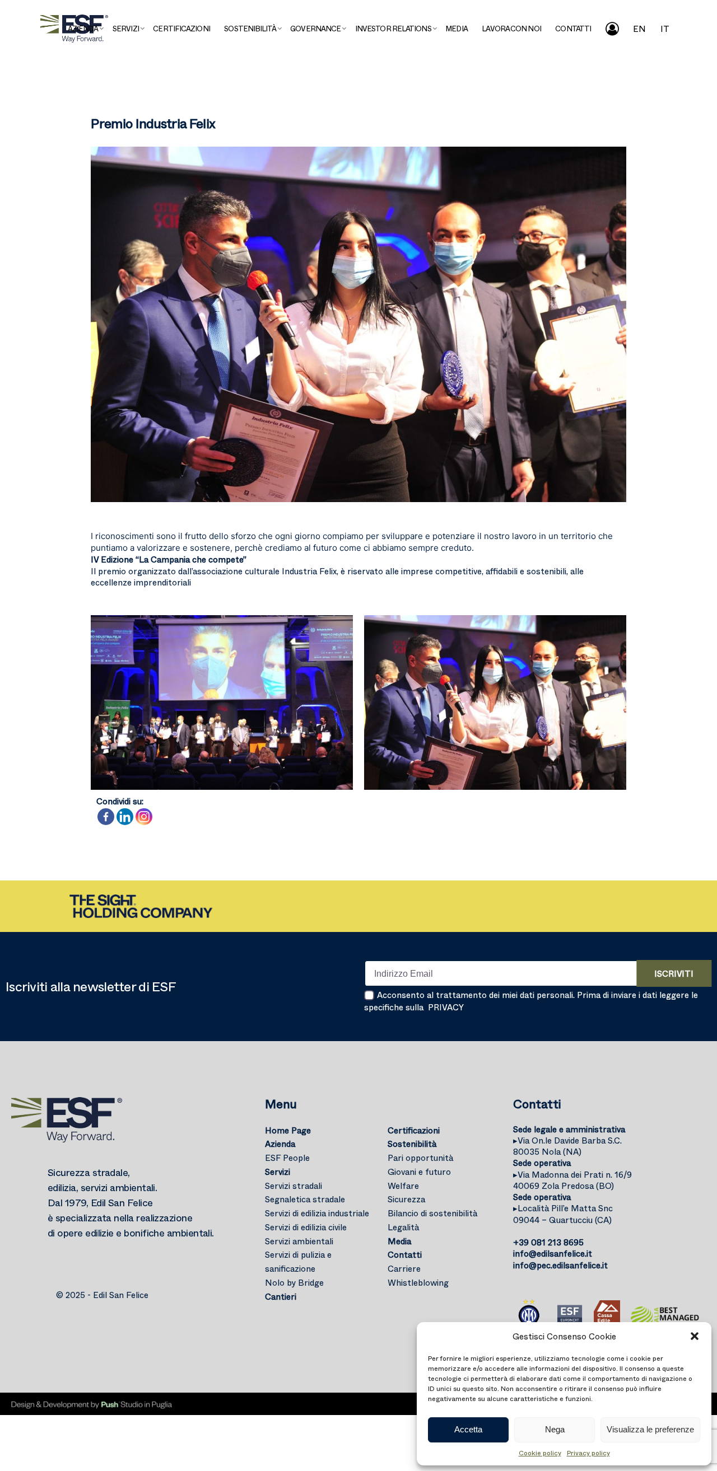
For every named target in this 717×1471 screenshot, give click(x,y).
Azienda (280, 1143)
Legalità (403, 1227)
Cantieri (280, 1296)
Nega (555, 1429)
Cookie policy (540, 1452)
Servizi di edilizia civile (306, 1227)
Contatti (405, 1254)
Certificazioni (414, 1130)
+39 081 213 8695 (548, 1242)
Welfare (403, 1185)
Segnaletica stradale (305, 1199)
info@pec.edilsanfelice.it (560, 1265)
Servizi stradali (293, 1185)
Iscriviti (673, 973)
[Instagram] (144, 816)
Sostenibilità (412, 1143)
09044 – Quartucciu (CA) (563, 1213)
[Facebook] (105, 816)
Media (399, 1241)
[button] (694, 1336)
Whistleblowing (418, 1282)
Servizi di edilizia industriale (317, 1213)
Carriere (404, 1268)
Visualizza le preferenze (650, 1429)
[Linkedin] (125, 816)
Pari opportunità (420, 1157)
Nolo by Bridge (294, 1282)
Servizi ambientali (299, 1241)
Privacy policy (588, 1452)
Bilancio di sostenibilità (432, 1213)
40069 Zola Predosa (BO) (572, 1180)
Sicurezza (406, 1199)
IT (664, 28)
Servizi (277, 1171)
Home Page (288, 1130)
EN (639, 28)
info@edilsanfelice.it (552, 1253)
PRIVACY (446, 1007)
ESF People (287, 1157)
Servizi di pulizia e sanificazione (298, 1261)
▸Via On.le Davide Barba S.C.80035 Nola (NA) (567, 1146)
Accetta (468, 1429)
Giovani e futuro (419, 1171)
